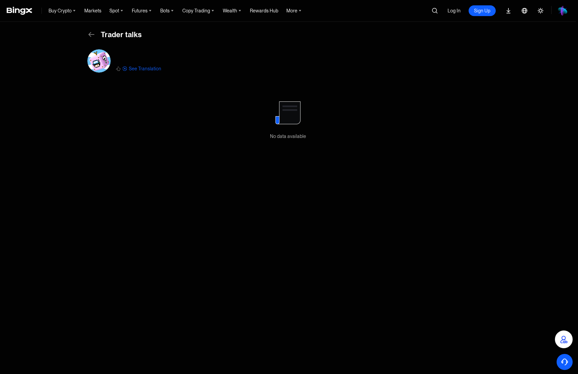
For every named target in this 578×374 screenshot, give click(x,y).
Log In (454, 10)
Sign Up (482, 10)
